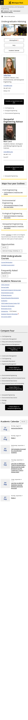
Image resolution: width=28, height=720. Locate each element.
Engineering (6, 11)
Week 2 (13, 498)
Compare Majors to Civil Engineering (14, 349)
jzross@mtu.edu (8, 85)
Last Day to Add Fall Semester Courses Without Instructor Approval (17, 485)
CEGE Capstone (5, 284)
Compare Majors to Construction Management (14, 368)
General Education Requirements (10, 298)
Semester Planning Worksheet (9, 314)
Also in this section (9, 16)
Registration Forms (6, 308)
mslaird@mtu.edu (8, 152)
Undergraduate (16, 11)
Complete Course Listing (7, 265)
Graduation (4, 300)
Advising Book (13, 40)
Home (2, 11)
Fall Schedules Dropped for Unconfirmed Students (18, 450)
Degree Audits (5, 287)
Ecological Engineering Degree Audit (11, 290)
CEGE (11, 11)
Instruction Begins (17, 428)
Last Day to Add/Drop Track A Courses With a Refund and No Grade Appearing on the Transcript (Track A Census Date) (18, 468)
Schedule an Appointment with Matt (14, 168)
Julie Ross (7, 75)
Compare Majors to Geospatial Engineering (14, 407)
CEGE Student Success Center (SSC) (10, 303)
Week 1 (13, 438)
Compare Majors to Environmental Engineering (14, 388)
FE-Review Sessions (6, 295)
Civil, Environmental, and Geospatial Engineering (12, 8)
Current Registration (6, 262)
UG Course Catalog (6, 316)
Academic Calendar (14, 50)
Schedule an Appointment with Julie (14, 102)
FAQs (14, 45)
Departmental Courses (7, 292)
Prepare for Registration (7, 306)
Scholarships (4, 311)
